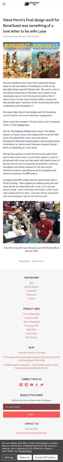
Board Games (31, 337)
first (18, 141)
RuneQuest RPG (31, 317)
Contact (31, 298)
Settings (9, 457)
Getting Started (32, 286)
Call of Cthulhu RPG (31, 314)
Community (31, 290)
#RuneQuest (24, 261)
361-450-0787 (31, 428)
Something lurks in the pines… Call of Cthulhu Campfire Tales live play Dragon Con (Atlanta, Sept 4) (31, 366)
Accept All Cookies (45, 457)
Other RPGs (31, 329)
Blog (32, 282)
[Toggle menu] (4, 4)
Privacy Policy (25, 451)
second (28, 141)
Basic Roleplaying (32, 321)
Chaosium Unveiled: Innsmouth (31, 352)
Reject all (24, 457)
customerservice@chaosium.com (31, 432)
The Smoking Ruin (20, 125)
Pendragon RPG (31, 325)
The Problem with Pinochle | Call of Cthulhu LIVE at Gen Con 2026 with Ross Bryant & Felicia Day (31, 358)
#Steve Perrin (38, 261)
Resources (31, 294)
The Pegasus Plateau (21, 131)
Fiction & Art (31, 333)
